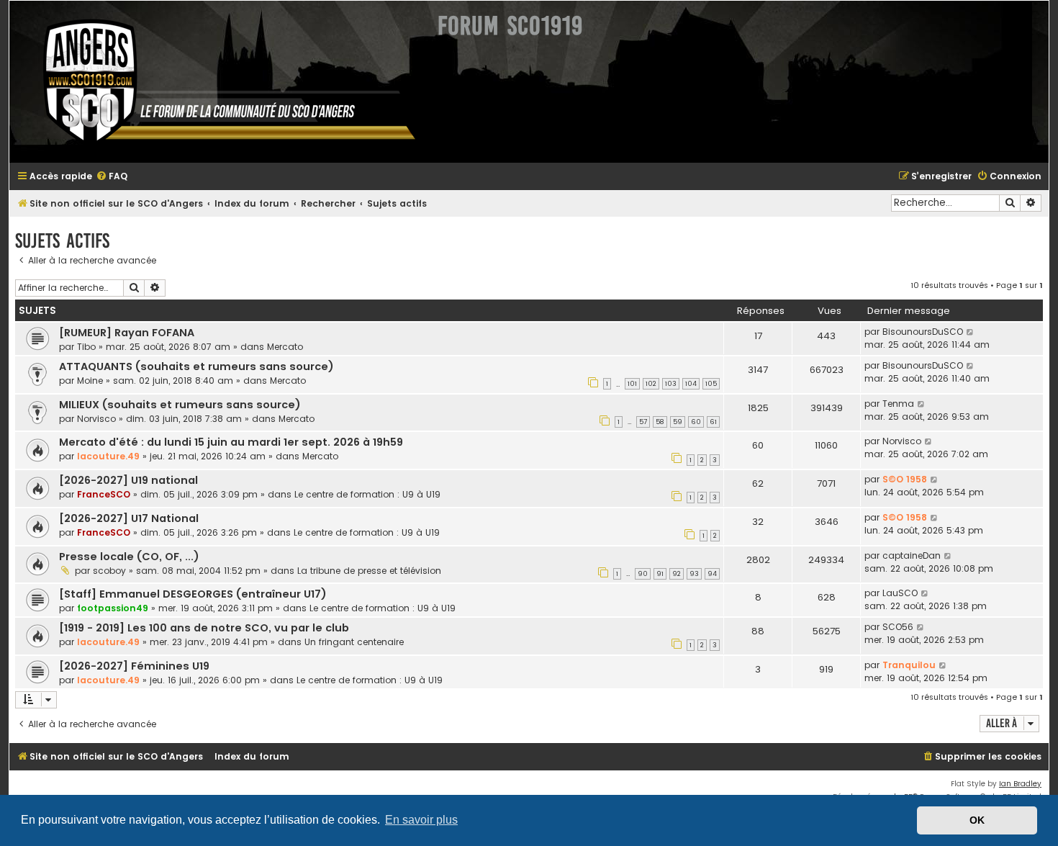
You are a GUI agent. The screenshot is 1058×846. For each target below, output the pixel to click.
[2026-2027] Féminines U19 (134, 666)
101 (632, 383)
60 (696, 422)
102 (651, 383)
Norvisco (96, 419)
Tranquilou (909, 665)
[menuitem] (111, 176)
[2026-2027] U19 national (128, 480)
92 (676, 574)
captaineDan (911, 555)
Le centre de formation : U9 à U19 (367, 494)
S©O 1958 (904, 479)
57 (643, 422)
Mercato (285, 347)
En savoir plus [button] (421, 820)
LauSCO (900, 593)
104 (691, 383)
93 (694, 574)
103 (671, 383)
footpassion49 (112, 608)
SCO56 (897, 627)
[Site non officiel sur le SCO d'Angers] (218, 82)
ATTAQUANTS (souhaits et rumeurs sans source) (196, 366)
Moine (90, 380)
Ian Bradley (1020, 783)
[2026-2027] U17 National (129, 518)
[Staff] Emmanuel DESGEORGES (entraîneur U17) (193, 594)
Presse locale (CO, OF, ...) (129, 556)
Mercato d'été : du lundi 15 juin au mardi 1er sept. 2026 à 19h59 (231, 442)
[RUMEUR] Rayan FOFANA (126, 332)
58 (660, 422)
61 (713, 422)
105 (711, 383)
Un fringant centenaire (354, 642)
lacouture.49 (108, 456)
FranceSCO (103, 494)
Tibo (86, 347)
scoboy (109, 570)
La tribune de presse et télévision (369, 570)
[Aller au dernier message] (970, 331)
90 (643, 574)
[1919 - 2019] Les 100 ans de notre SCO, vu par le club (204, 628)
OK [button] (977, 820)
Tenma (898, 403)
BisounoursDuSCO (922, 331)
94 (712, 574)
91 (660, 574)
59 (677, 422)
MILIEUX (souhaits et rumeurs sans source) (180, 404)
